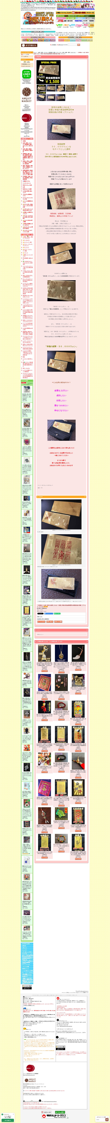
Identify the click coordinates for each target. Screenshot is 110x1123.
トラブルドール (31, 35)
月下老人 (52, 35)
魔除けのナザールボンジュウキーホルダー (26, 867)
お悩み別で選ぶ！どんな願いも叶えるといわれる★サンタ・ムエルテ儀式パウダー (26, 598)
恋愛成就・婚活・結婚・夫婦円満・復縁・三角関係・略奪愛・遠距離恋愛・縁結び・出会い (28, 156)
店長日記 (24, 945)
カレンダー (24, 949)
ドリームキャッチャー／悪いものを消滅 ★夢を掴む (28, 267)
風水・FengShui (26, 368)
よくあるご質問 (65, 27)
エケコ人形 (65, 32)
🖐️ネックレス (26, 247)
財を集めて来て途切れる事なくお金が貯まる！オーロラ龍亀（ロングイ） (61, 822)
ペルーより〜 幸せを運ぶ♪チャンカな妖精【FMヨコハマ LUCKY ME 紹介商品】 (27, 755)
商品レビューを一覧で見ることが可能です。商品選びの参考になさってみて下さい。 (36, 28)
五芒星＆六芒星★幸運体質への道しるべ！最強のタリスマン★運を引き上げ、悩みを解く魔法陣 (28, 291)
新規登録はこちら (26, 64)
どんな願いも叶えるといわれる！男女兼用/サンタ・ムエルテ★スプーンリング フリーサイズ (26, 468)
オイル (36, 35)
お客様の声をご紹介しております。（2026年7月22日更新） (27, 962)
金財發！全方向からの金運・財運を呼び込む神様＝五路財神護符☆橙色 (44, 693)
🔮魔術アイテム (26, 181)
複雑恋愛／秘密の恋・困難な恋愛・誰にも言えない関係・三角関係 (28, 333)
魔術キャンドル (42, 35)
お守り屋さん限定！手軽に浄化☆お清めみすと (26, 793)
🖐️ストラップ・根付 (27, 242)
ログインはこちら (26, 66)
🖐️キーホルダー (26, 240)
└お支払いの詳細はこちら (29, 1005)
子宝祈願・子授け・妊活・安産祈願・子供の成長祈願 (28, 178)
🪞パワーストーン (27, 183)
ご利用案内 (59, 27)
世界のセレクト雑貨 (27, 189)
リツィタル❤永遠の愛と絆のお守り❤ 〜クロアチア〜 (28, 325)
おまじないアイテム (72, 32)
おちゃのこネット (84, 991)
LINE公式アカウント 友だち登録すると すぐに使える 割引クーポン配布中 (26, 81)
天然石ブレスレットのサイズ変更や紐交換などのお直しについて (27, 982)
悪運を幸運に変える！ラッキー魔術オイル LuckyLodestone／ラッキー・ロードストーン (26, 578)
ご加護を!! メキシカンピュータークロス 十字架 (26, 721)
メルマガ (78, 27)
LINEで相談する (8, 1120)
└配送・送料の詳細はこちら (30, 1037)
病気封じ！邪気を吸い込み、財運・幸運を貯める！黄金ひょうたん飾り (78, 772)
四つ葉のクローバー (82, 35)
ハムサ (76, 35)
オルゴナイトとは (26, 983)
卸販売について (25, 968)
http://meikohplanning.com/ (29, 1075)
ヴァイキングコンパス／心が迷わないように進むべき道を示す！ (28, 338)
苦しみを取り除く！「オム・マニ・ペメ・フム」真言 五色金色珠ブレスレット (61, 846)
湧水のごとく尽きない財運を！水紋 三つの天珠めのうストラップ (62, 693)
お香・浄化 (61, 35)
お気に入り (24, 947)
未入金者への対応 (26, 958)
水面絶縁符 (48, 35)
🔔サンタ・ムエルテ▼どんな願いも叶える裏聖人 (28, 217)
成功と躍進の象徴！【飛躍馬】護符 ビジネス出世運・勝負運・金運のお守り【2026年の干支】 (78, 853)
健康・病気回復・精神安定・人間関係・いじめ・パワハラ (28, 167)
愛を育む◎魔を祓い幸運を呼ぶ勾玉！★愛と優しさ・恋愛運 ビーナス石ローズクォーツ (78, 664)
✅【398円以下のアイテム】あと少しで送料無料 (28, 263)
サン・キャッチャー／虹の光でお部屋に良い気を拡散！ (28, 280)
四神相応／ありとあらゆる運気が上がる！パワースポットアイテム (28, 317)
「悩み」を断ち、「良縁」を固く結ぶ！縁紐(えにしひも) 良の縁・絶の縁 (26, 847)
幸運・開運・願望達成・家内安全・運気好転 (28, 150)
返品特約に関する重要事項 (43, 619)
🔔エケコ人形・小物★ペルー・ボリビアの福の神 (28, 206)
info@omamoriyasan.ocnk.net (66, 1026)
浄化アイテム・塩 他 (27, 185)
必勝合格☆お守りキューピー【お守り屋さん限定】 (26, 682)
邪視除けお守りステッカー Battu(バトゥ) (26, 830)
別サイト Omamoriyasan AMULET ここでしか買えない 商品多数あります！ (26, 108)
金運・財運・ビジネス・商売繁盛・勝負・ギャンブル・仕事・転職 (52, 52)
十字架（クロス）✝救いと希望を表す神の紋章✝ (28, 272)
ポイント (72, 27)
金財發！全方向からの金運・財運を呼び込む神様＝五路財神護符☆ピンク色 (44, 799)
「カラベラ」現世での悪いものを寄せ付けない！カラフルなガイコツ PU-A (26, 449)
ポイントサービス (26, 964)
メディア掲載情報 (26, 962)
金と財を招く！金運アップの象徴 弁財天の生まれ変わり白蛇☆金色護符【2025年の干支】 (44, 745)
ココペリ (27, 35)
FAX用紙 (84, 27)
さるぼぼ (56, 35)
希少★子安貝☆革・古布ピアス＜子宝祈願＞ (26, 503)
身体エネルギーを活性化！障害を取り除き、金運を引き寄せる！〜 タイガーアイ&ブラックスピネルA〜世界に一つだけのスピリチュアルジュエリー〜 (61, 665)
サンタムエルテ (71, 35)
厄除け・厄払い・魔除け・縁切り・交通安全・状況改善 (28, 162)
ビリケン (66, 35)
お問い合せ (60, 44)
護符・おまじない (72, 52)
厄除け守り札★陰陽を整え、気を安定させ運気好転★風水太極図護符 (78, 745)
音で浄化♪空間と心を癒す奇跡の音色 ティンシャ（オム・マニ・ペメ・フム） (27, 431)
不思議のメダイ (87, 32)
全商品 (24, 141)
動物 (24, 356)
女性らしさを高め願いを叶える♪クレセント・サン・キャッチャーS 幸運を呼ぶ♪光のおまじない (27, 665)
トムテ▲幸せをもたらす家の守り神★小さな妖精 (28, 306)
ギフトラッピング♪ (26, 956)
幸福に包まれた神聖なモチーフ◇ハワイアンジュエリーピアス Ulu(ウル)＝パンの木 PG (26, 488)
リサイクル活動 (25, 966)
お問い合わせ (91, 27)
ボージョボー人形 (80, 32)
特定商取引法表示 (26, 943)
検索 (107, 1119)
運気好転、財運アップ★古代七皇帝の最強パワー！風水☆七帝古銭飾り (44, 827)
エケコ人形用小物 (59, 32)
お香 (24, 187)
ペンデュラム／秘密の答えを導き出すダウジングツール (28, 285)
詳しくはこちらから (27, 1025)
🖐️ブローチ (25, 252)
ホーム (35, 52)
